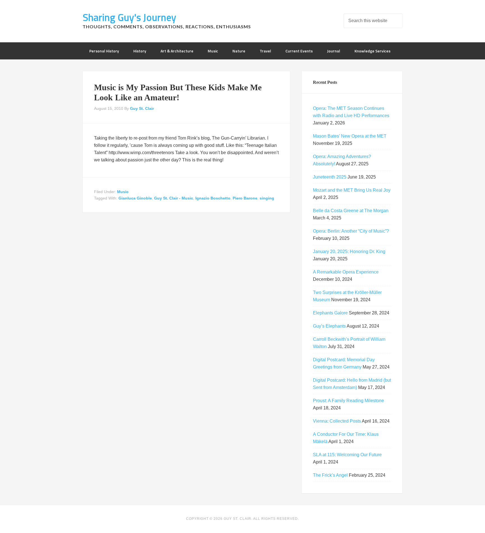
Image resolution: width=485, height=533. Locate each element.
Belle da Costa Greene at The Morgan (350, 210)
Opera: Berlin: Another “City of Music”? (351, 231)
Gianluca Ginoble (135, 198)
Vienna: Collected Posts (337, 421)
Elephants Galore (330, 312)
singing (267, 198)
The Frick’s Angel (330, 475)
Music (123, 191)
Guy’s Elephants (329, 326)
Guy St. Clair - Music (173, 198)
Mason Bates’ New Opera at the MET (349, 136)
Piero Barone (245, 198)
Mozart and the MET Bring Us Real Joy (351, 190)
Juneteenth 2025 (329, 177)
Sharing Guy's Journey (129, 17)
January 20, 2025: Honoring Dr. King (349, 251)
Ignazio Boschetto (212, 198)
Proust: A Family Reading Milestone (348, 400)
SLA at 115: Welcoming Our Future (347, 454)
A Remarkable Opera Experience (346, 272)
